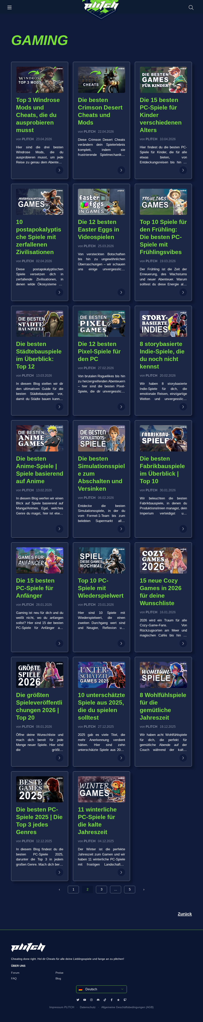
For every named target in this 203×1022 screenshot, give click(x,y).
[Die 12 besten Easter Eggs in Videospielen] (121, 292)
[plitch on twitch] (125, 1000)
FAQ (14, 978)
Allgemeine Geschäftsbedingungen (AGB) (127, 1007)
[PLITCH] (101, 10)
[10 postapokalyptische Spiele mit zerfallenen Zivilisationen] (59, 292)
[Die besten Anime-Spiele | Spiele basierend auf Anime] (59, 528)
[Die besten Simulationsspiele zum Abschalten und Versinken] (121, 528)
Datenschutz (88, 1007)
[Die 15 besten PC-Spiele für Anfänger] (59, 643)
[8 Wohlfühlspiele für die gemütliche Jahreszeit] (183, 758)
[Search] (191, 7)
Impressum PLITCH (61, 1007)
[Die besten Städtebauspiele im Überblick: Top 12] (59, 407)
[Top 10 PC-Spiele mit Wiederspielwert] (121, 643)
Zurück (185, 914)
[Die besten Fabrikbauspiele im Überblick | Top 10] (183, 528)
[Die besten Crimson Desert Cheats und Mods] (121, 170)
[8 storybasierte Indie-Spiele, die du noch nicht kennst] (183, 407)
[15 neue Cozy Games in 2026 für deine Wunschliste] (183, 643)
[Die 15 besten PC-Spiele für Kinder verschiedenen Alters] (183, 170)
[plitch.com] (28, 950)
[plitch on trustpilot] (118, 1000)
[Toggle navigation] (9, 7)
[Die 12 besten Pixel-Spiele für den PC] (121, 407)
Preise (59, 972)
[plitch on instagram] (91, 1000)
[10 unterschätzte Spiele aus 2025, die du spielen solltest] (121, 758)
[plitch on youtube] (84, 1000)
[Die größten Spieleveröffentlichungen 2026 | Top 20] (59, 758)
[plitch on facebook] (111, 1000)
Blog (58, 978)
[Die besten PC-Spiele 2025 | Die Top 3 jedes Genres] (59, 872)
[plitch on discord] (98, 1000)
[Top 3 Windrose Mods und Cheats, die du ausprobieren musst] (59, 170)
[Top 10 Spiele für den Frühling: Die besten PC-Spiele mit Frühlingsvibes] (183, 292)
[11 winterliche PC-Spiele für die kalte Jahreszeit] (121, 872)
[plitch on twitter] (78, 1000)
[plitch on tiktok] (104, 1000)
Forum (15, 972)
